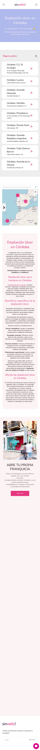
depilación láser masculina (18, 285)
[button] (3, 4)
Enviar (32, 740)
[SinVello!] (9, 723)
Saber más (20, 493)
